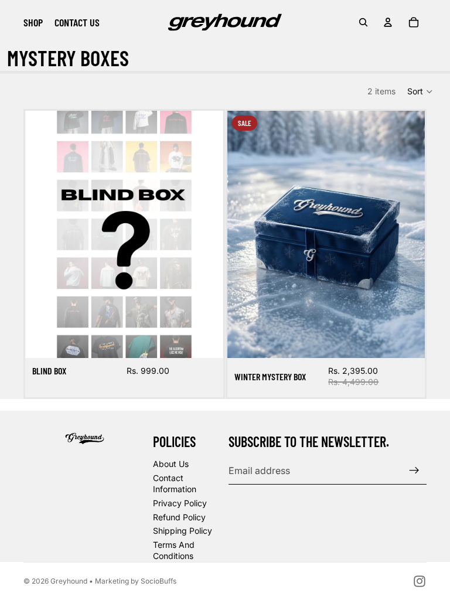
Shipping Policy (182, 531)
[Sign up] (414, 470)
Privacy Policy (180, 503)
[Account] (388, 22)
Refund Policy (179, 517)
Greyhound (68, 581)
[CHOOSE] (205, 339)
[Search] (363, 22)
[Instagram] (419, 581)
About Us (171, 464)
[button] (420, 91)
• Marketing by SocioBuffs (132, 581)
